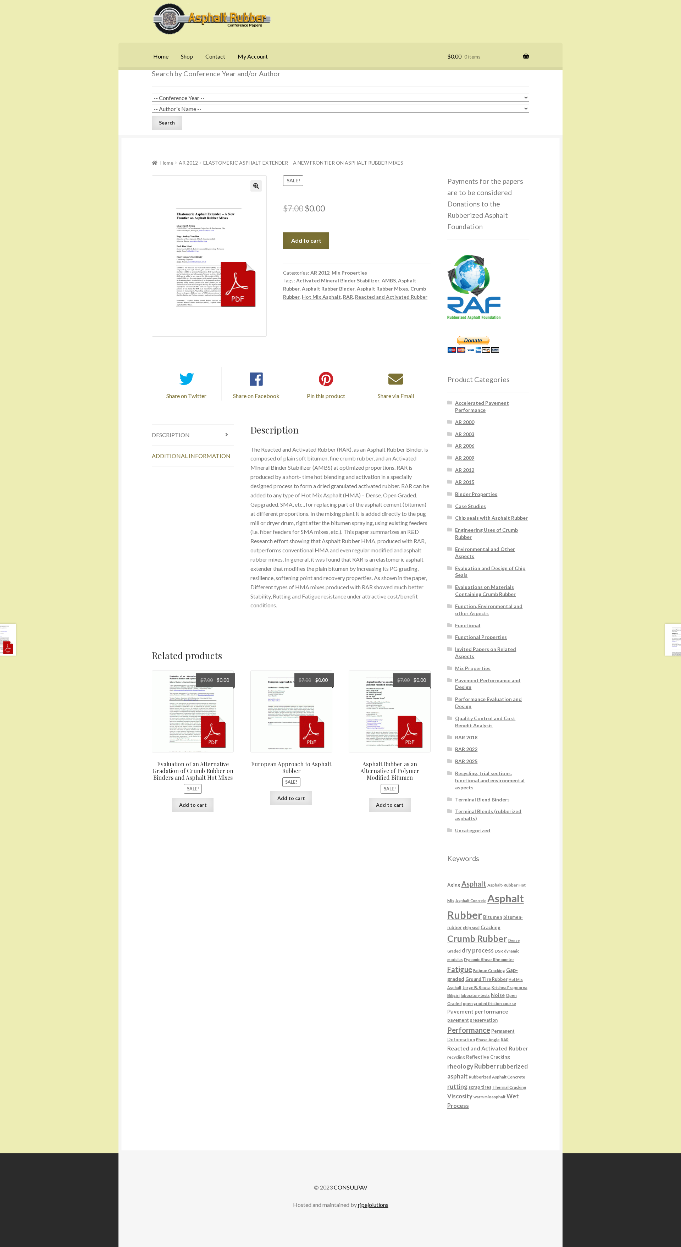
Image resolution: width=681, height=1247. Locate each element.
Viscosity (459, 1096)
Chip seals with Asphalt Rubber (491, 518)
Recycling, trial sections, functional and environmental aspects (490, 780)
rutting (457, 1086)
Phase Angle (488, 1039)
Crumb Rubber (477, 938)
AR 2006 (464, 446)
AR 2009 (464, 458)
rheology (460, 1066)
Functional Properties (481, 637)
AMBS (389, 280)
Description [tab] (171, 434)
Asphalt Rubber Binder (328, 289)
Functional (467, 625)
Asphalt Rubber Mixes (382, 289)
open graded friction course (489, 1003)
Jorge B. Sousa (477, 987)
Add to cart (306, 240)
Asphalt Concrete (470, 900)
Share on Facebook (256, 395)
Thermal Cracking (509, 1087)
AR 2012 (188, 163)
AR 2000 (464, 422)
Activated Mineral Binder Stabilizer (338, 280)
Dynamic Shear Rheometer (489, 959)
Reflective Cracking (488, 1057)
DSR (499, 950)
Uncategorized (472, 830)
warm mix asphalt (489, 1096)
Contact (215, 56)
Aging (453, 885)
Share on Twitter (186, 395)
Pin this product (326, 395)
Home (160, 56)
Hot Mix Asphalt (321, 297)
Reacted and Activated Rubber (391, 297)
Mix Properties (349, 273)
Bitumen (492, 917)
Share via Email (396, 395)
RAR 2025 (466, 761)
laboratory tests (475, 995)
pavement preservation (472, 1020)
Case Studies (470, 506)
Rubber (485, 1066)
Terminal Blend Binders (482, 799)
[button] (256, 186)
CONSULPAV (350, 1187)
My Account (253, 56)
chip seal (471, 927)
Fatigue (459, 969)
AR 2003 (464, 434)
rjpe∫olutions (373, 1204)
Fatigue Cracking (489, 970)
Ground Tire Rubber (486, 979)
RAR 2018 (466, 737)
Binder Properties (476, 494)
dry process (478, 950)
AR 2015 (464, 482)
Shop (187, 56)
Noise (498, 995)
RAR (348, 297)
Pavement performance (477, 1011)
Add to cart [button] (193, 805)
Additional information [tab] (191, 455)
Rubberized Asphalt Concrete (497, 1076)
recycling (456, 1056)
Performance (468, 1030)
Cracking (490, 927)
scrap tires (480, 1087)
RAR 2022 (466, 749)
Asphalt (473, 883)
